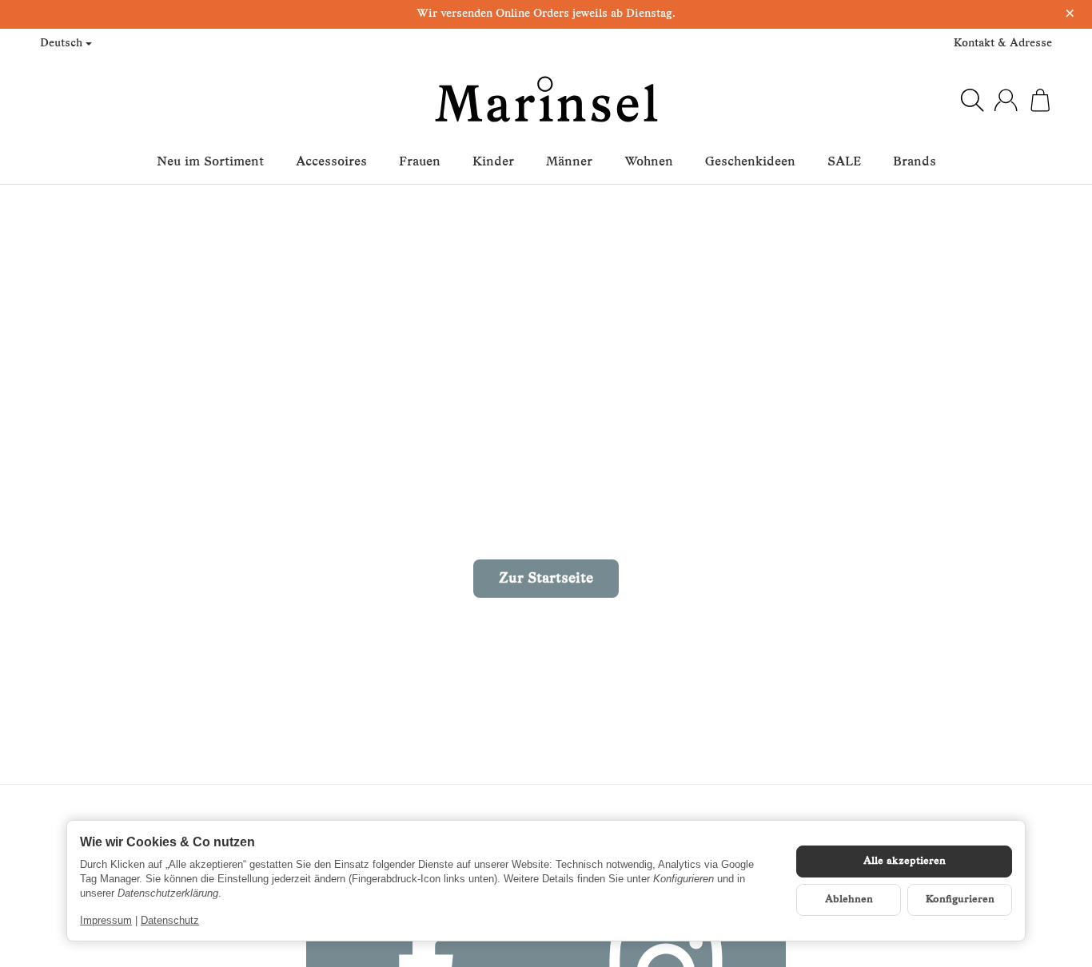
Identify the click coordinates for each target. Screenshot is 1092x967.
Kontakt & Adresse (1003, 43)
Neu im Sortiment (210, 162)
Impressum (106, 920)
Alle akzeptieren (904, 861)
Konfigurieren (960, 899)
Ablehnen (849, 899)
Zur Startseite (546, 579)
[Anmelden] (1006, 100)
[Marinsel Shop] (546, 100)
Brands (914, 162)
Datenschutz (170, 920)
